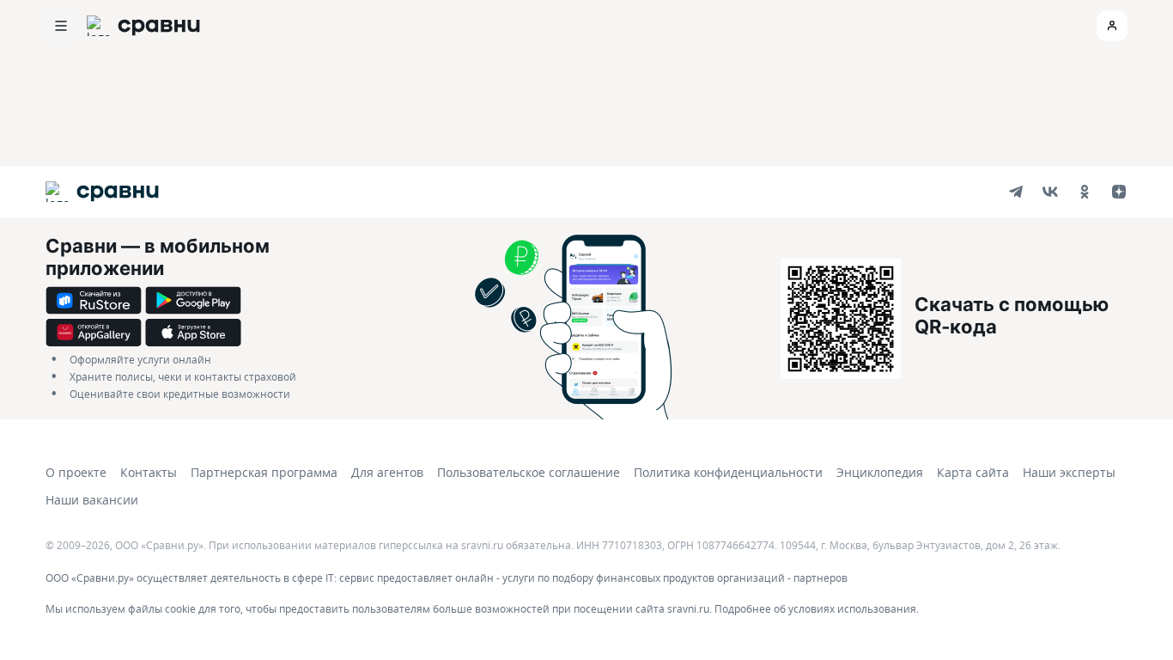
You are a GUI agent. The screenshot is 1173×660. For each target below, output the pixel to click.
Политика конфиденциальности (728, 472)
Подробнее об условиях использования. (816, 608)
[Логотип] (102, 191)
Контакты (148, 472)
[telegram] (1015, 191)
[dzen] (1118, 191)
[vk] (1050, 191)
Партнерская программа (264, 472)
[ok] (1084, 191)
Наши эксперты (1069, 472)
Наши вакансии (92, 500)
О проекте (76, 472)
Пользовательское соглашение (528, 472)
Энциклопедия (879, 472)
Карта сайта (973, 472)
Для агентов (387, 472)
